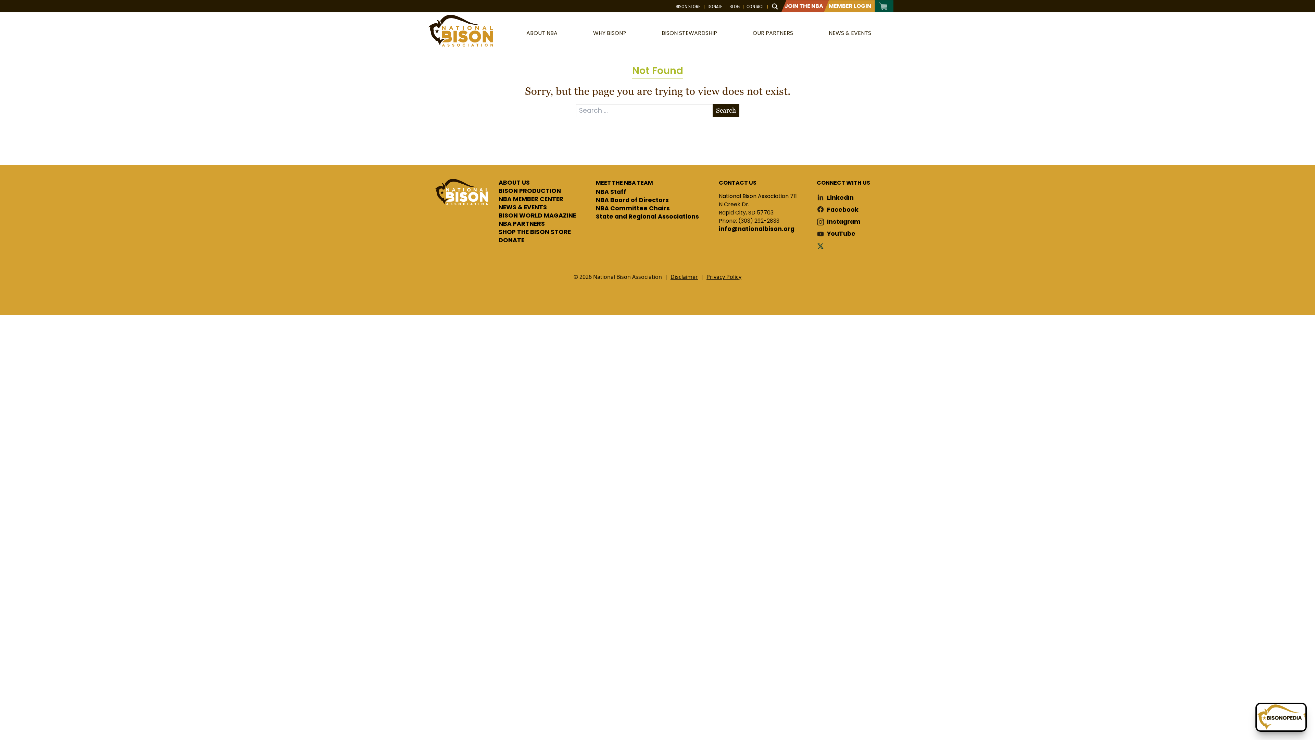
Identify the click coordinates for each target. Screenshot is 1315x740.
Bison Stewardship (689, 33)
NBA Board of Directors (632, 200)
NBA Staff (611, 192)
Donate (715, 6)
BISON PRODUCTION (530, 191)
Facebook (843, 210)
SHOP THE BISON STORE (535, 232)
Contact (755, 6)
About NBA (542, 33)
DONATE (511, 240)
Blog (734, 6)
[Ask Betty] (1281, 717)
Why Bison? (609, 33)
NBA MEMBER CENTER (531, 199)
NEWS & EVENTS (523, 208)
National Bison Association (460, 31)
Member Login (850, 6)
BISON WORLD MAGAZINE (537, 216)
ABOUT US (514, 183)
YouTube (841, 234)
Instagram (844, 222)
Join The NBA (804, 6)
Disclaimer (684, 277)
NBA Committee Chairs (633, 209)
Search (726, 110)
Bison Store (688, 6)
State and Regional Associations (647, 217)
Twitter (822, 246)
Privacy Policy (723, 277)
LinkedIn (840, 198)
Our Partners (773, 33)
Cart (883, 6)
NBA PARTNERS (522, 224)
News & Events (850, 33)
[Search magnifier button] (775, 6)
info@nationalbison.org (756, 229)
